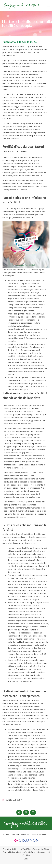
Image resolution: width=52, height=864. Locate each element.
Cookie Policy (30, 852)
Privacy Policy (16, 852)
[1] (20, 106)
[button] (48, 6)
